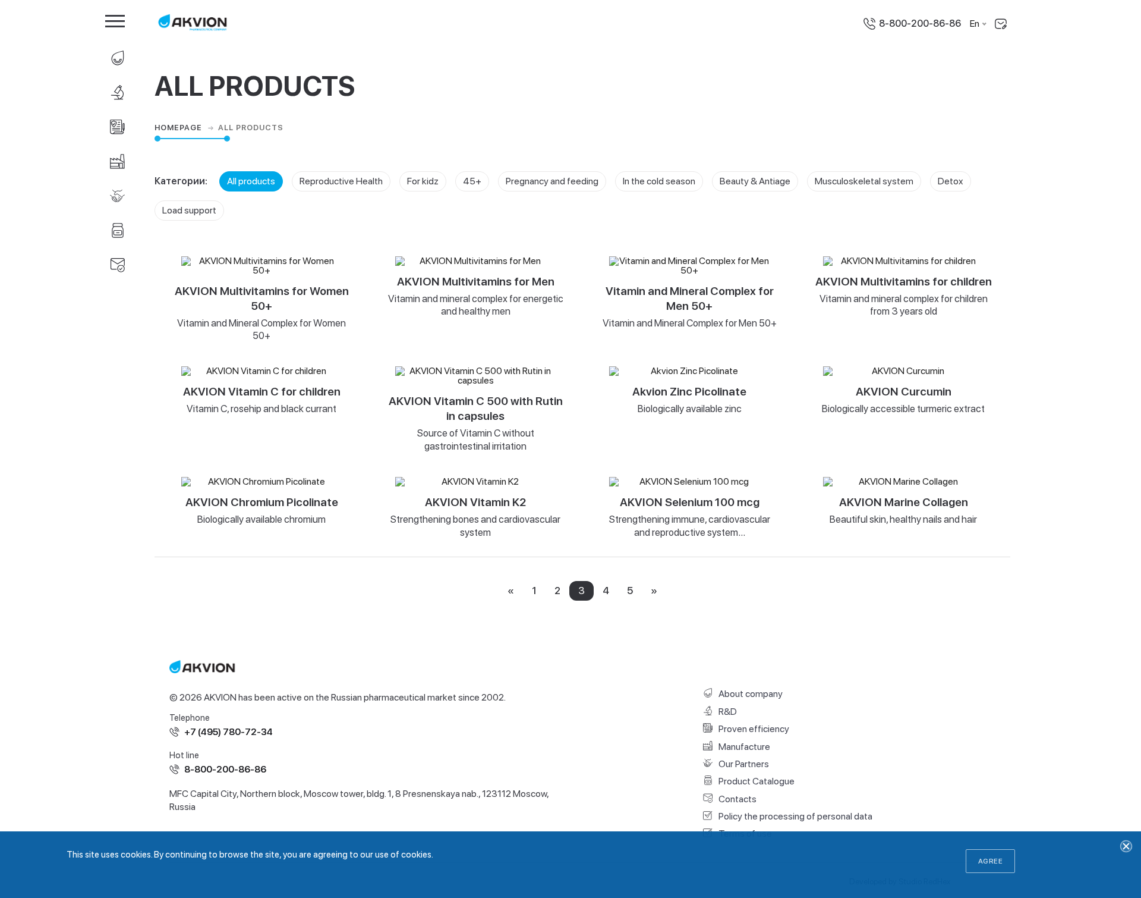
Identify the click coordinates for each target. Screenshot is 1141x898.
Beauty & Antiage (755, 181)
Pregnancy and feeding (552, 181)
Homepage (179, 128)
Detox (950, 181)
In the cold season (659, 181)
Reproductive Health (341, 181)
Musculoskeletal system (864, 181)
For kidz (423, 181)
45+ (472, 181)
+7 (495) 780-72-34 (228, 731)
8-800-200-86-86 (920, 24)
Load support (189, 210)
